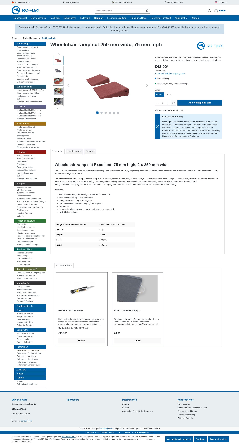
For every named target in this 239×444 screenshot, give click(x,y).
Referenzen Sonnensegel (28, 350)
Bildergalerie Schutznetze (28, 147)
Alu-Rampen (22, 210)
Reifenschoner (23, 287)
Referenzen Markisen (26, 356)
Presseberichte (23, 339)
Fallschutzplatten (24, 155)
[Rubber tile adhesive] (81, 288)
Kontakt (125, 408)
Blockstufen (22, 224)
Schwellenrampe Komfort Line (30, 207)
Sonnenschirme (24, 87)
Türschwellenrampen (26, 193)
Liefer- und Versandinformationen (192, 408)
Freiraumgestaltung (26, 221)
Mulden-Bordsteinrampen (28, 295)
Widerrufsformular (185, 418)
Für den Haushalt (24, 258)
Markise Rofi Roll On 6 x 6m (29, 116)
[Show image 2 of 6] (101, 113)
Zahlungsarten (184, 404)
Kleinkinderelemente (26, 227)
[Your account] (209, 11)
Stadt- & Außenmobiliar (27, 239)
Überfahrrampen (24, 190)
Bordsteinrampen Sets (26, 292)
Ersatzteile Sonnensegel (27, 64)
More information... (69, 437)
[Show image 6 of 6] (118, 113)
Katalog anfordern (25, 322)
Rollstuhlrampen (24, 196)
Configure (200, 439)
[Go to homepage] (25, 10)
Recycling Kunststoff (26, 269)
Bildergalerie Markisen (26, 119)
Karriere (20, 378)
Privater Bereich (24, 138)
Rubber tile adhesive (70, 310)
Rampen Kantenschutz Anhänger (31, 201)
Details (81, 340)
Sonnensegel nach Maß (27, 47)
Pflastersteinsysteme (26, 233)
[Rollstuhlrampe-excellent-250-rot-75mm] (107, 85)
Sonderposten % (24, 306)
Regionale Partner (25, 342)
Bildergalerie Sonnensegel (28, 73)
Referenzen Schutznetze (27, 359)
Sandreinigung (23, 319)
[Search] (147, 11)
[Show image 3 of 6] (106, 113)
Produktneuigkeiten (25, 333)
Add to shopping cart (200, 103)
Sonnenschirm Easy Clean (28, 93)
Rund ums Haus (24, 249)
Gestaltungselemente (26, 230)
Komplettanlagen (24, 56)
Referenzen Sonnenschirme (29, 353)
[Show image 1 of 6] (97, 113)
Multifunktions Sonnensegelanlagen (26, 51)
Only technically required (179, 439)
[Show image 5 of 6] (114, 113)
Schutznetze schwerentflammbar (31, 141)
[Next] (147, 85)
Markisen (20, 106)
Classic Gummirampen (27, 204)
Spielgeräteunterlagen (26, 170)
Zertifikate (21, 370)
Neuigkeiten (22, 330)
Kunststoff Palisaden (26, 275)
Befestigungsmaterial (26, 144)
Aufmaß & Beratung (25, 325)
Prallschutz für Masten (26, 96)
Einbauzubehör (23, 61)
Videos (19, 374)
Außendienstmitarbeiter (27, 384)
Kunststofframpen (24, 213)
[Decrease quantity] (158, 103)
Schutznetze (22, 123)
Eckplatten (21, 164)
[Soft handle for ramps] (137, 288)
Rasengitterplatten (25, 167)
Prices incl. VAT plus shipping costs (170, 73)
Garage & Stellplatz (25, 301)
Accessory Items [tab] (64, 265)
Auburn (159, 94)
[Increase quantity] (168, 103)
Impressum (73, 400)
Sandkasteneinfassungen (28, 244)
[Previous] (68, 85)
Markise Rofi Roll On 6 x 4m (29, 110)
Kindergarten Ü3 (24, 130)
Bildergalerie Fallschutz (27, 179)
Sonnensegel (23, 43)
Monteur (20, 381)
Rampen (20, 183)
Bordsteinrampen (24, 187)
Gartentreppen (23, 264)
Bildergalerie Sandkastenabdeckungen (28, 77)
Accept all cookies (218, 439)
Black (169, 94)
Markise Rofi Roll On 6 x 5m (29, 113)
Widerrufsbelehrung (186, 415)
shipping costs (106, 428)
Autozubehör (22, 283)
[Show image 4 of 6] (110, 113)
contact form (26, 421)
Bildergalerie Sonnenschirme (29, 102)
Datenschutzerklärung (187, 411)
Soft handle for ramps (127, 310)
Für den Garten (23, 261)
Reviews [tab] (90, 151)
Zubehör (20, 99)
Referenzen (22, 347)
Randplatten (22, 161)
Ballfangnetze (23, 136)
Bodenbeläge (22, 256)
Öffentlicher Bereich (25, 133)
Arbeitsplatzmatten (25, 253)
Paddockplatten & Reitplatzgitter (31, 236)
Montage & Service (25, 313)
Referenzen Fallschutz (27, 362)
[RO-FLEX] (211, 46)
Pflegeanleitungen (25, 316)
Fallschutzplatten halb (26, 158)
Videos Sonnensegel (26, 82)
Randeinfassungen (25, 173)
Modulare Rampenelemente (29, 198)
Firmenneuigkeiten (25, 336)
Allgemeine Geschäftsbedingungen (137, 411)
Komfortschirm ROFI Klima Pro (30, 90)
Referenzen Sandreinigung (28, 365)
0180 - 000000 (19, 409)
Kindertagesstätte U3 (26, 127)
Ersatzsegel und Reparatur (28, 70)
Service (20, 310)
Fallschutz (21, 152)
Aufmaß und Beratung (26, 67)
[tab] (57, 151)
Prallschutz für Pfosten (27, 59)
